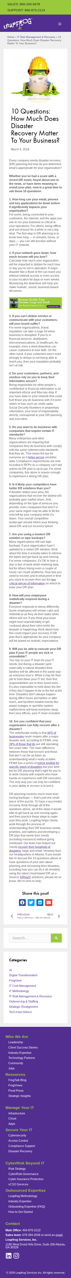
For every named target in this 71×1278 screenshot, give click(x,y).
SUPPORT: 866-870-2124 (26, 10)
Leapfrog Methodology (22, 1196)
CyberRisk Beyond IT (24, 1163)
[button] (22, 902)
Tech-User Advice (20, 1012)
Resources (15, 1074)
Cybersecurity (17, 1135)
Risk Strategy (17, 1168)
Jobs (11, 1068)
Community (15, 1063)
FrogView (15, 980)
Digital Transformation (23, 975)
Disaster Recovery (20, 1151)
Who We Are (16, 1036)
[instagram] (8, 1256)
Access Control (18, 1140)
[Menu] (60, 24)
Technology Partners (21, 1057)
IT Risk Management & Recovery (36, 37)
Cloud (12, 1118)
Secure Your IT (18, 1130)
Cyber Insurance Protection (26, 1179)
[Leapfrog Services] (18, 24)
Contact (12, 1223)
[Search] (56, 938)
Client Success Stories (23, 1047)
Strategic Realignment (23, 1006)
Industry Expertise (19, 1052)
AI (10, 970)
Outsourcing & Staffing (23, 1001)
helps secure (36, 457)
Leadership (15, 1042)
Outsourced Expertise (25, 1190)
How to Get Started (20, 1211)
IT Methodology (19, 991)
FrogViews (15, 1085)
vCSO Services (18, 1184)
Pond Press (15, 1090)
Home (10, 37)
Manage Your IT (19, 1107)
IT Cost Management (22, 985)
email (59, 1235)
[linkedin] (16, 1256)
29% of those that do (22, 744)
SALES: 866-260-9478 (23, 4)
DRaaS (25, 877)
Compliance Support (21, 1146)
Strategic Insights (19, 1095)
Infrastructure (16, 1113)
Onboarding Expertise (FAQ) (26, 1206)
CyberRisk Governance (23, 1174)
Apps (11, 1123)
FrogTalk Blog (17, 1080)
